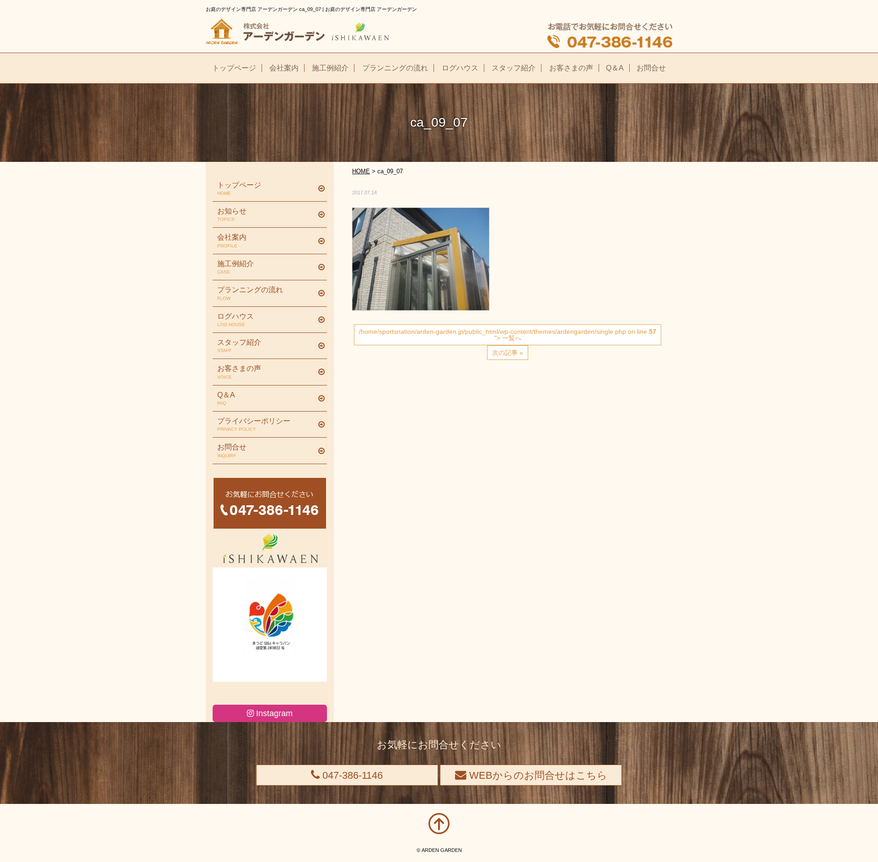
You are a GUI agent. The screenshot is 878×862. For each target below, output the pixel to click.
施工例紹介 (235, 267)
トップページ (239, 188)
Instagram (273, 713)
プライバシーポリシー (253, 424)
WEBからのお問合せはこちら (536, 775)
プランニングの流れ (250, 293)
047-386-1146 (351, 775)
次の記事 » (507, 352)
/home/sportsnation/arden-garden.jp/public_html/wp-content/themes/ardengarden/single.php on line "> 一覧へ (507, 335)
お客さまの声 (239, 371)
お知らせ (231, 214)
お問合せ (231, 450)
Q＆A (226, 398)
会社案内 (231, 240)
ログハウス (235, 319)
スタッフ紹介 (239, 345)
